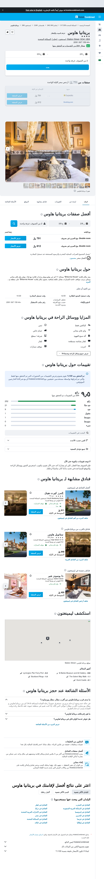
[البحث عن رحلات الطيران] (99, 24)
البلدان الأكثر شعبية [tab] (81, 792)
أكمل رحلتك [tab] (45, 792)
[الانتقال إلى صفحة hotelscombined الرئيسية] (85, 17)
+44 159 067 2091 (82, 42)
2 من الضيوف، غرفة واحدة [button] (76, 60)
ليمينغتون (28, 25)
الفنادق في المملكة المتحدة (37, 819)
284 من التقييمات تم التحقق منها (66, 45)
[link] (73, 518)
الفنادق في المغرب (83, 805)
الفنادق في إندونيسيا (82, 812)
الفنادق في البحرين (83, 815)
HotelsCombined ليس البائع (77, 841)
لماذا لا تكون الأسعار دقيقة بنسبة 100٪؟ (72, 851)
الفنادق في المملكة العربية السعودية (76, 808)
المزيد (88, 282)
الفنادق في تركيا (41, 808)
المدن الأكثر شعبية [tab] (62, 792)
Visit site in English (34, 10)
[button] (3, 10)
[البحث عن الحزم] (99, 40)
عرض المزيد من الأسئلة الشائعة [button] (47, 724)
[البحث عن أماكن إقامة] (99, 29)
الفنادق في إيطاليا (83, 822)
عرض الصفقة (36, 511)
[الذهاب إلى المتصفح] (99, 45)
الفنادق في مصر (41, 815)
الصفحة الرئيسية (85, 25)
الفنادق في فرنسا (83, 819)
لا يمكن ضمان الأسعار (36, 834)
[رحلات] (99, 52)
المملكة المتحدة (71, 25)
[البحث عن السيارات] (99, 35)
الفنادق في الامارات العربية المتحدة (34, 812)
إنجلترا (55, 25)
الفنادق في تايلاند (41, 822)
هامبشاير (41, 25)
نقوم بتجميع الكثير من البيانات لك (75, 846)
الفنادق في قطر (41, 805)
